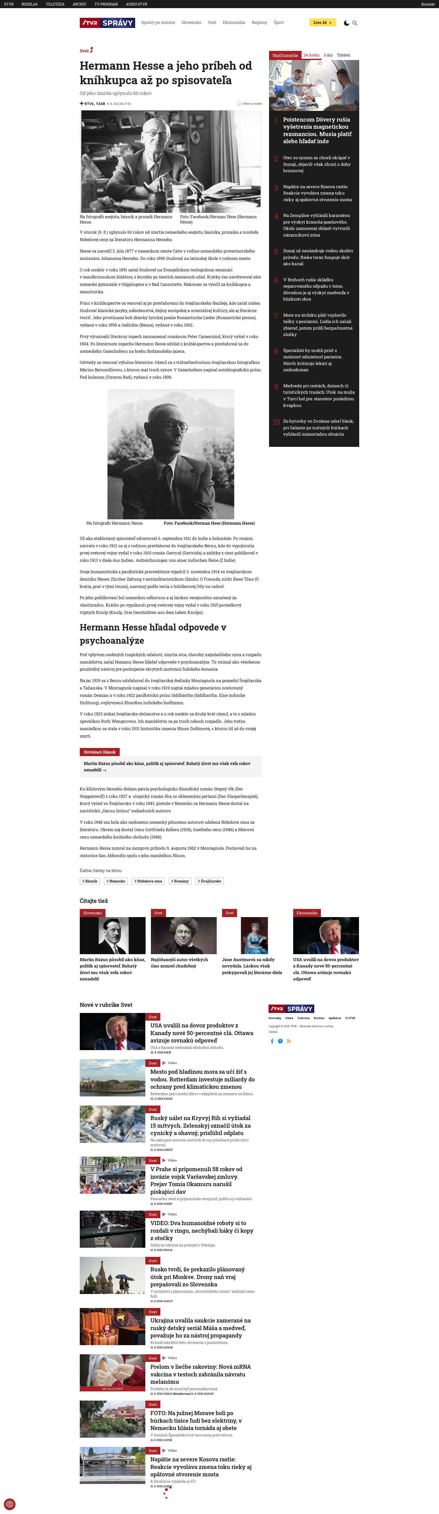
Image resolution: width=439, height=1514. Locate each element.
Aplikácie (335, 1018)
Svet (212, 22)
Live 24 (319, 22)
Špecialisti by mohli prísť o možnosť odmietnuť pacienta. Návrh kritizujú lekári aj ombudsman (312, 360)
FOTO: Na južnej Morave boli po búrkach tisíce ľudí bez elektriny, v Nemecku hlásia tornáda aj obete (196, 1420)
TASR (100, 103)
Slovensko (191, 22)
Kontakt (428, 4)
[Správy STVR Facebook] (273, 1043)
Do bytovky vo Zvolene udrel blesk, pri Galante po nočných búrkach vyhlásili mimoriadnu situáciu (318, 427)
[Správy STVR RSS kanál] (288, 1043)
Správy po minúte (158, 22)
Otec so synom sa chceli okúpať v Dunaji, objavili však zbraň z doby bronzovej (317, 164)
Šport (279, 22)
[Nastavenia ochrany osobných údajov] (9, 1504)
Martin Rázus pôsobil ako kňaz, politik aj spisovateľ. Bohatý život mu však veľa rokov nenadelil (112, 969)
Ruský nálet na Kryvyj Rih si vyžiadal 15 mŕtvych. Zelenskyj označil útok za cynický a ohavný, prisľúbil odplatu (200, 1125)
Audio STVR (136, 4)
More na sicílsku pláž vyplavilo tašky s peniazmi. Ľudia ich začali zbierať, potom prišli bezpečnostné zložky (318, 324)
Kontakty (275, 1018)
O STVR (350, 1018)
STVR (8, 4)
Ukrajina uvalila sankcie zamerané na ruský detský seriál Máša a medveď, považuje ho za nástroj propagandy (200, 1328)
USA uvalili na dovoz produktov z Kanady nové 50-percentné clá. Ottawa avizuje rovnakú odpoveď (326, 969)
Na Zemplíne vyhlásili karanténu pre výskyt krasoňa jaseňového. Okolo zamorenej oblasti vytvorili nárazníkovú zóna (316, 225)
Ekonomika (234, 22)
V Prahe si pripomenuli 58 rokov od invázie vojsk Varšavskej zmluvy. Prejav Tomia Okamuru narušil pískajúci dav (196, 1180)
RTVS (89, 103)
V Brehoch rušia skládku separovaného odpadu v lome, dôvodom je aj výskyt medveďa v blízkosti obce (316, 289)
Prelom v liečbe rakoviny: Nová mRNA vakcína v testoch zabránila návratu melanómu (200, 1374)
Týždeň (343, 54)
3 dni (328, 54)
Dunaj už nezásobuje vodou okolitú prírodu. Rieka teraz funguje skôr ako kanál (318, 257)
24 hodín (312, 54)
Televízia (55, 4)
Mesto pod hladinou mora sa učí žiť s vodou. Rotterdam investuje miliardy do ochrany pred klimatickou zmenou (202, 1079)
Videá (289, 1018)
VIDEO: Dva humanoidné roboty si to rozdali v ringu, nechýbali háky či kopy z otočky (202, 1230)
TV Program (106, 4)
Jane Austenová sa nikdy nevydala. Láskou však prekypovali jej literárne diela (252, 966)
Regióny (259, 22)
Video (172, 1063)
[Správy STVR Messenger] (281, 1043)
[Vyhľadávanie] (355, 23)
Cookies (273, 1031)
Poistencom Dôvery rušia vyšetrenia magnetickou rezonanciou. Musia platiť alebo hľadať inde (317, 130)
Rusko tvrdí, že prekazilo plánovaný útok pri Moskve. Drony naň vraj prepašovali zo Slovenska (197, 1277)
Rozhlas (30, 4)
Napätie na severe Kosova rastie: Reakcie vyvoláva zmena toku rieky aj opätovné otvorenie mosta (317, 193)
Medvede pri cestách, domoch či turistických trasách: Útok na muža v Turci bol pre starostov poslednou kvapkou (319, 395)
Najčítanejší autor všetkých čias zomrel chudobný (179, 963)
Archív (79, 4)
